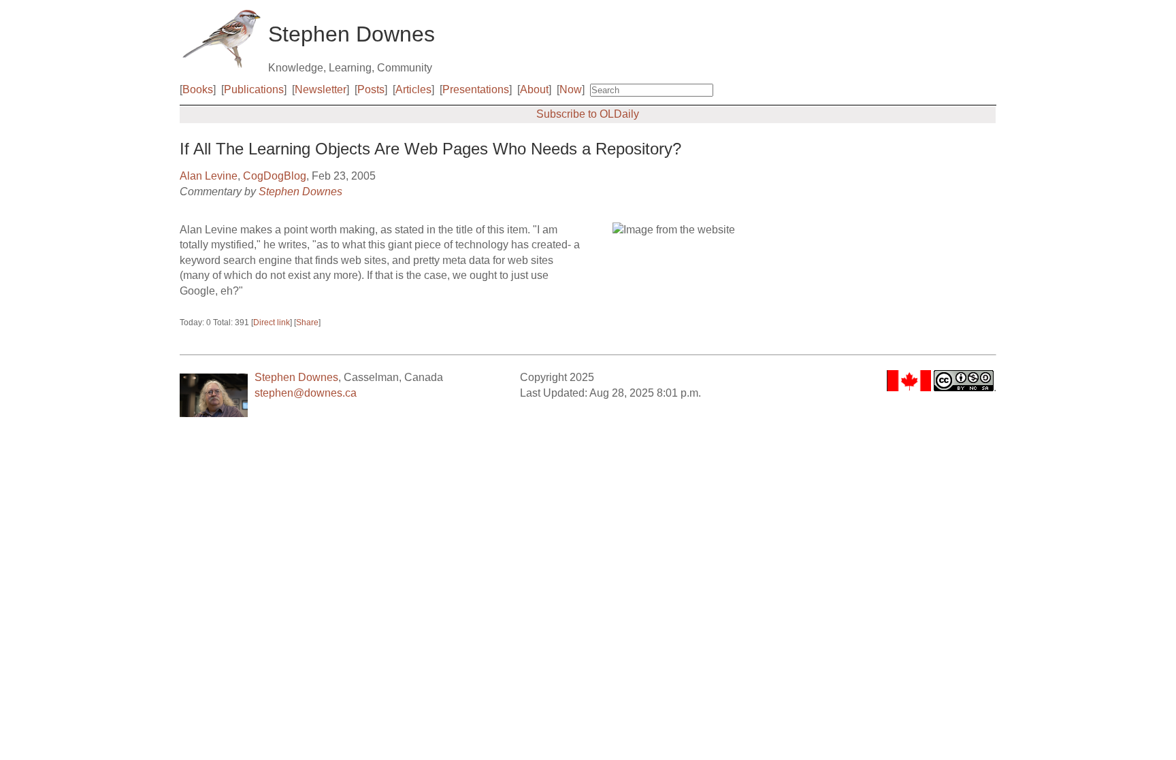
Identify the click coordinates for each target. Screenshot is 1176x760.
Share (307, 322)
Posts (371, 89)
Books (197, 89)
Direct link (271, 322)
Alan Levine (209, 176)
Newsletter (320, 89)
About (534, 89)
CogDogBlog (274, 176)
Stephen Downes (300, 191)
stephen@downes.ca (306, 393)
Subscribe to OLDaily (587, 114)
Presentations (475, 89)
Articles (413, 89)
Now (570, 89)
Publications (254, 89)
